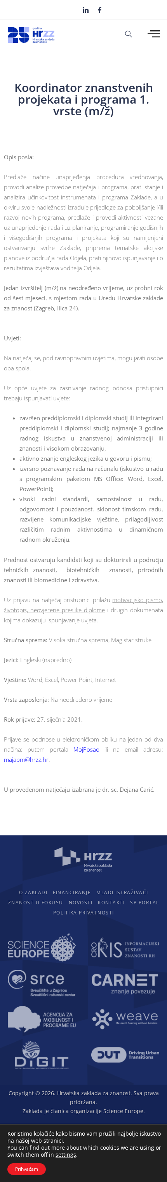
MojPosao (86, 749)
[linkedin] (86, 9)
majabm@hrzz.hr (26, 759)
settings (66, 1154)
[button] (128, 33)
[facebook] (99, 9)
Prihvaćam (26, 1169)
